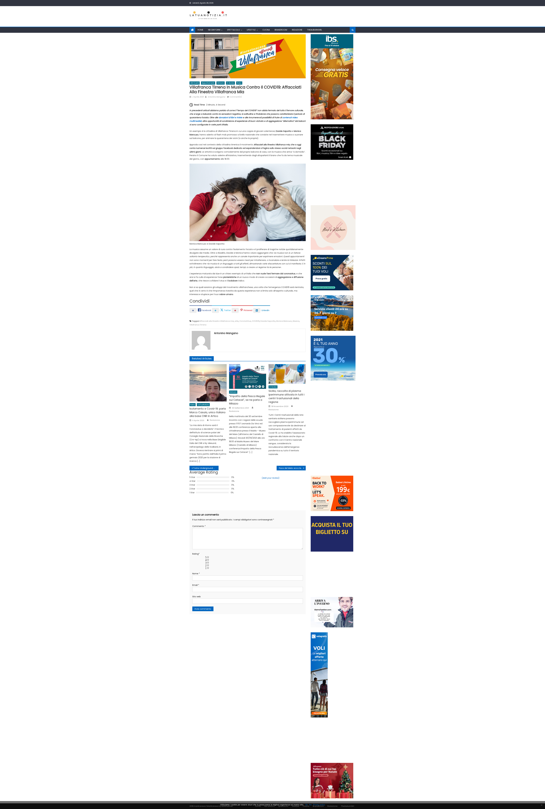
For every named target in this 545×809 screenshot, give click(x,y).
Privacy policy (319, 804)
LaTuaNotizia (203, 404)
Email (195, 585)
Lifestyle (251, 29)
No (310, 804)
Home (200, 29)
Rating (196, 553)
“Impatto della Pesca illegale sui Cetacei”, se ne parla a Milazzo (247, 399)
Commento (199, 526)
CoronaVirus (245, 321)
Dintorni (220, 83)
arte (237, 321)
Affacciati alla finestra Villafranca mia (217, 321)
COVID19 (256, 321)
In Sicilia (230, 83)
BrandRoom (281, 29)
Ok (306, 804)
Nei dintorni (214, 29)
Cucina (266, 29)
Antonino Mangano (216, 97)
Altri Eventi (194, 83)
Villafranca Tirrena (197, 324)
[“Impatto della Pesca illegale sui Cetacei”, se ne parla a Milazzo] (247, 376)
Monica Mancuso (284, 321)
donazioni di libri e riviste (230, 117)
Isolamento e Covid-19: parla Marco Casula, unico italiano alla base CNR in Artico (207, 412)
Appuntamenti (208, 83)
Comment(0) (236, 97)
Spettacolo (233, 29)
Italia (239, 83)
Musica (296, 321)
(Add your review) (270, 478)
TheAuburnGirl (314, 29)
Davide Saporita (267, 321)
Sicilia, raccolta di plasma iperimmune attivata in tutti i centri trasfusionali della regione (286, 396)
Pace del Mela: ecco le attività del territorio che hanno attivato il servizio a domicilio (292, 468)
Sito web (196, 596)
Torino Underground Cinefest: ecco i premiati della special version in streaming (206, 468)
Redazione (297, 29)
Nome (196, 573)
